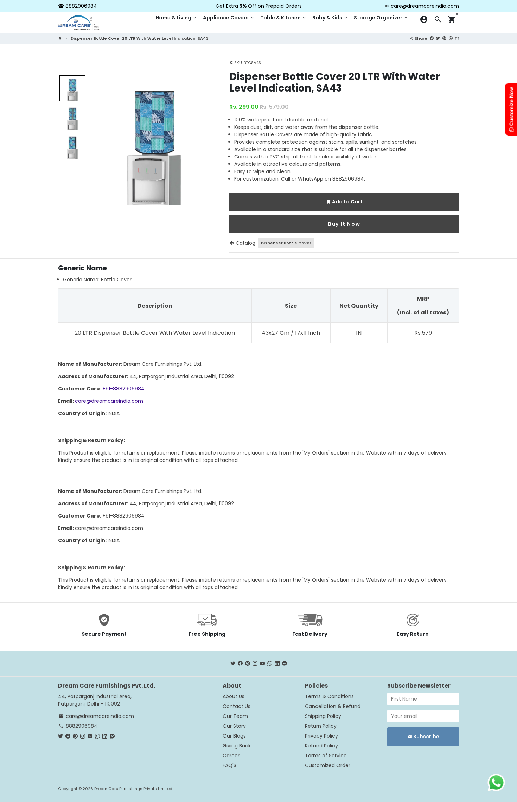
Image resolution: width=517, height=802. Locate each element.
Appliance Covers (229, 17)
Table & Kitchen (283, 17)
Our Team (235, 716)
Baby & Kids (330, 17)
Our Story (234, 725)
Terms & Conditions (329, 696)
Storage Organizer (381, 17)
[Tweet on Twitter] (438, 38)
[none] (72, 88)
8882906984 (78, 725)
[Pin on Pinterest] (444, 38)
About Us (233, 696)
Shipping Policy (323, 716)
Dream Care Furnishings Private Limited (133, 788)
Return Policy (321, 725)
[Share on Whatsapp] (451, 38)
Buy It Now (344, 223)
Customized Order (327, 765)
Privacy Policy (321, 735)
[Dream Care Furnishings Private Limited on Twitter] (232, 663)
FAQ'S (229, 765)
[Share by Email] (457, 38)
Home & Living (176, 17)
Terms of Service (326, 755)
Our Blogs (234, 735)
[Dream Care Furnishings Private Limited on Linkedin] (277, 663)
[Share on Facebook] (432, 38)
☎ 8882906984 (77, 6)
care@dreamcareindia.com (109, 401)
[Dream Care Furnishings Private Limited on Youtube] (262, 663)
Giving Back (237, 745)
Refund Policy (321, 745)
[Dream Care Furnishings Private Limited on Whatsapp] (269, 663)
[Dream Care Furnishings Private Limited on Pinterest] (247, 663)
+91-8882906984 (123, 388)
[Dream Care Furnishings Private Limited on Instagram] (255, 663)
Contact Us (236, 706)
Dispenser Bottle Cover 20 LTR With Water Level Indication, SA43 (139, 38)
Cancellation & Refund (332, 706)
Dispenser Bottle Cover (286, 243)
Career (231, 755)
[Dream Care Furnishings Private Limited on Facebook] (240, 663)
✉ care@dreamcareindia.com (422, 6)
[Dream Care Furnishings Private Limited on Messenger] (284, 663)
